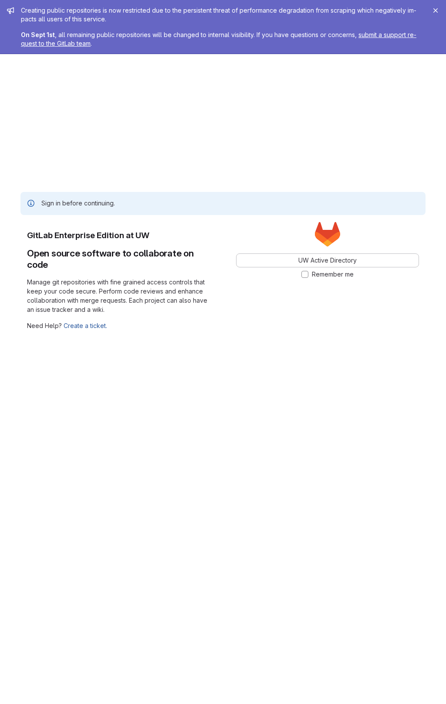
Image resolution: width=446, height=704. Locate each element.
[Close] (435, 10)
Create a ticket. (85, 325)
